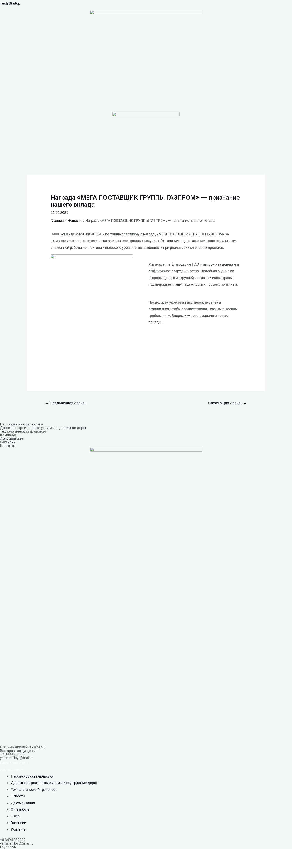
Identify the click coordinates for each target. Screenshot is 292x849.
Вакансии (7, 442)
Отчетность (20, 809)
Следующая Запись (227, 403)
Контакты (8, 446)
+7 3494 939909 (12, 754)
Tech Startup (10, 3)
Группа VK (8, 847)
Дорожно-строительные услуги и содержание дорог (43, 428)
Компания (8, 435)
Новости (18, 796)
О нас (15, 816)
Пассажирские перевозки (21, 424)
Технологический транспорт (23, 431)
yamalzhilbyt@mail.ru (17, 758)
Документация (12, 438)
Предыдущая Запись (65, 403)
